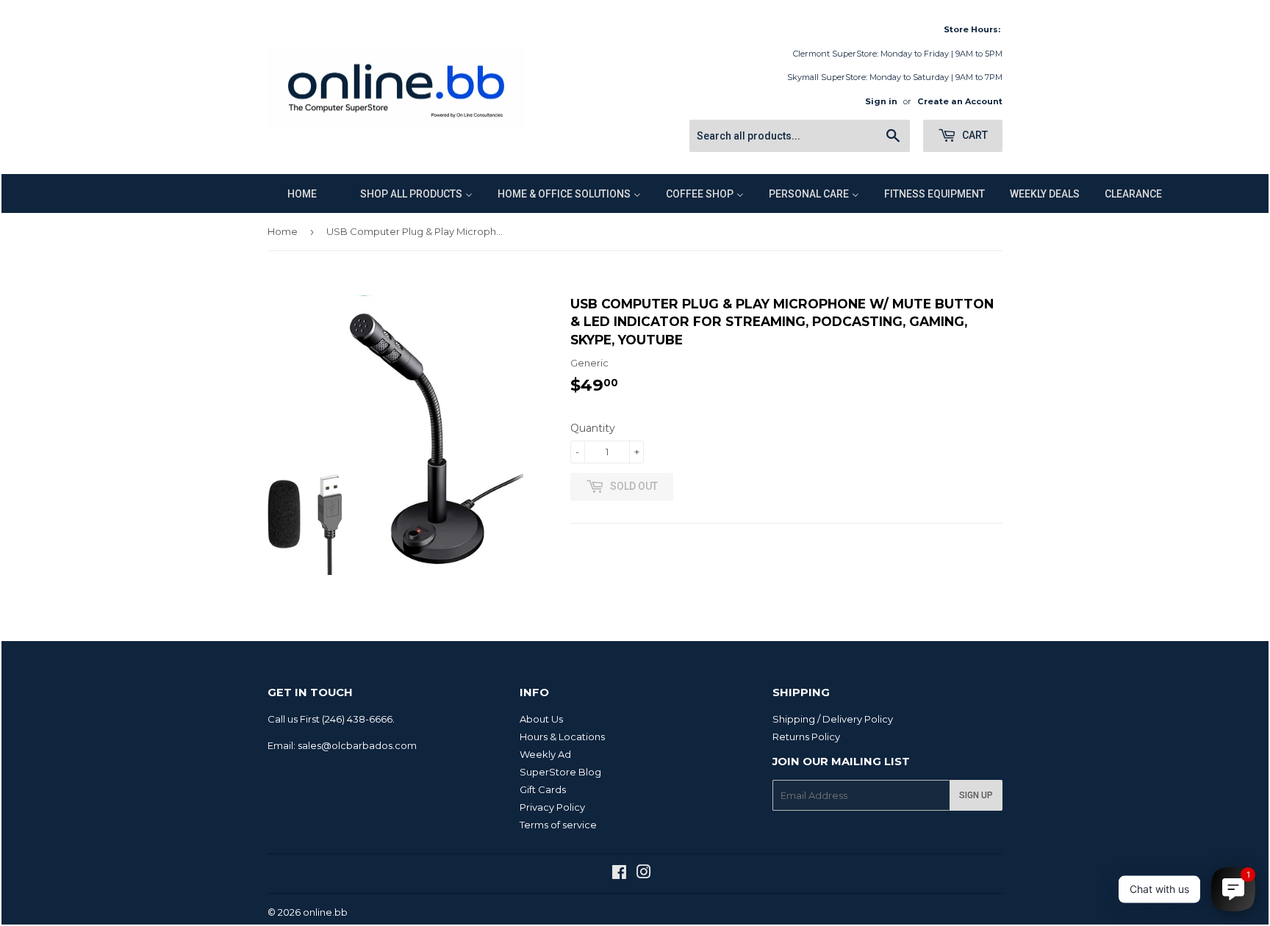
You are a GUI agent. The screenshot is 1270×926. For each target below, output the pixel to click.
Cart (974, 135)
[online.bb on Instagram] (643, 874)
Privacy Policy (552, 807)
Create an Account (959, 101)
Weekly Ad (545, 754)
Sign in (881, 101)
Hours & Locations (562, 736)
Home (283, 231)
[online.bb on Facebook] (619, 874)
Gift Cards (543, 789)
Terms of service (558, 825)
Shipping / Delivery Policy (832, 719)
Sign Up (976, 795)
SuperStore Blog (560, 772)
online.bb (325, 912)
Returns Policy (806, 736)
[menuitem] (292, 193)
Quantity (592, 428)
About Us (541, 719)
